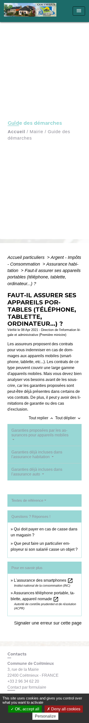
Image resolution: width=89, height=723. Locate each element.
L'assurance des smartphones (43, 580)
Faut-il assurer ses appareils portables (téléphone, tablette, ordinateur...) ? (44, 277)
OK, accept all (26, 709)
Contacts (16, 654)
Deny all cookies (65, 709)
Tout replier (41, 418)
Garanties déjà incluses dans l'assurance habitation (36, 454)
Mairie (36, 131)
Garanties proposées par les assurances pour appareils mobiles (39, 432)
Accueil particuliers (26, 257)
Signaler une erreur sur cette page (48, 623)
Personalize (45, 716)
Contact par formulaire (26, 687)
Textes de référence (27, 500)
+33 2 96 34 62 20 (23, 681)
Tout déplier (68, 418)
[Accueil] (32, 11)
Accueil (16, 131)
